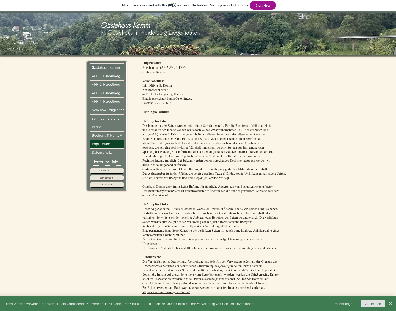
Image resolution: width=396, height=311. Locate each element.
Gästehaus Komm (106, 68)
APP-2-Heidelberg (106, 85)
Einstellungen (344, 303)
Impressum (101, 144)
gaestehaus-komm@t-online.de (172, 98)
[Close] (390, 303)
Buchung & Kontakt (107, 135)
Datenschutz (102, 152)
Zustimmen (373, 303)
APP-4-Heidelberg (106, 101)
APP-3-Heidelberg (106, 93)
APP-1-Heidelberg (106, 76)
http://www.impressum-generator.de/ (166, 292)
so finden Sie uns (105, 118)
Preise (97, 127)
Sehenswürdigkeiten (108, 110)
